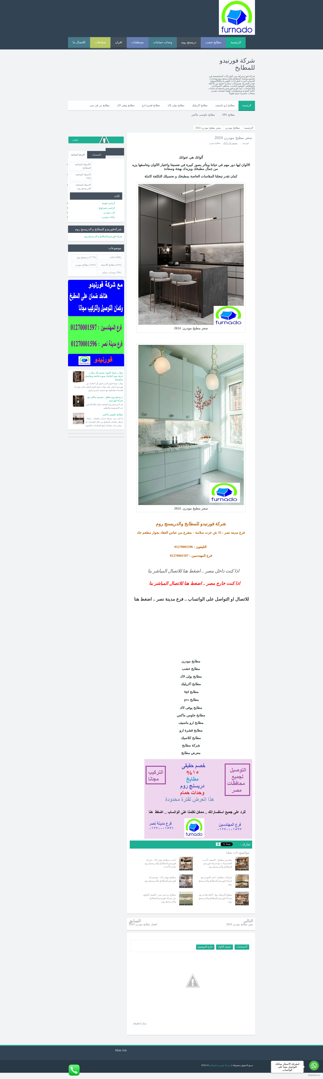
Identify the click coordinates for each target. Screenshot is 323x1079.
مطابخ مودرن (214, 143)
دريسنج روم (189, 42)
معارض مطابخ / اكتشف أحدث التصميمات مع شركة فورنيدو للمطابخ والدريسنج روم (217, 863)
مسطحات (137, 42)
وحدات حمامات (162, 42)
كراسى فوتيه (108, 203)
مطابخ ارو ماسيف (225, 105)
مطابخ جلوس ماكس (113, 414)
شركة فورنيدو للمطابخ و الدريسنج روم (103, 236)
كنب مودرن (109, 212)
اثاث (111, 257)
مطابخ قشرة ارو (151, 105)
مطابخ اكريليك (200, 105)
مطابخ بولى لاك (175, 105)
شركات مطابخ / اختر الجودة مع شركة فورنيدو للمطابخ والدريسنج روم (215, 880)
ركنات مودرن (108, 217)
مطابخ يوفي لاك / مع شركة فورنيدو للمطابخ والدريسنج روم (160, 879)
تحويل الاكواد (224, 946)
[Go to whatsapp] (314, 1065)
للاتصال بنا (79, 42)
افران (118, 42)
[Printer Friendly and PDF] (135, 844)
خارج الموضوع (205, 946)
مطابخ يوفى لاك (126, 105)
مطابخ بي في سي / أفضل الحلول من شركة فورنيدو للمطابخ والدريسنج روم (159, 898)
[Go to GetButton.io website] (314, 1075)
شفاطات (100, 42)
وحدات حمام (108, 272)
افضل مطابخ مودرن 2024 (143, 924)
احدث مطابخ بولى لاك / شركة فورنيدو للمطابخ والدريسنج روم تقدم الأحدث (160, 863)
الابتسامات (241, 946)
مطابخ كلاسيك (108, 264)
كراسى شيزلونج (107, 207)
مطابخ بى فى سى (100, 105)
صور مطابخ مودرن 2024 (239, 924)
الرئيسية (236, 42)
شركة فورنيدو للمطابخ (219, 1065)
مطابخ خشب (213, 42)
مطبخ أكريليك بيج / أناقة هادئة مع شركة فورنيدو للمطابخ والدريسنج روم (215, 898)
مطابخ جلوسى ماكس (203, 114)
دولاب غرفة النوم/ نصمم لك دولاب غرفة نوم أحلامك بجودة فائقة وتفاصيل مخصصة (104, 376)
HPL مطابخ (228, 114)
